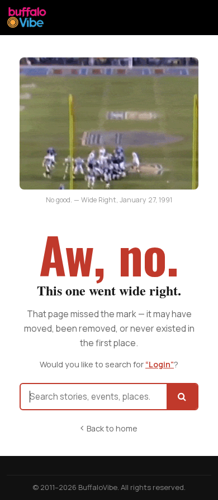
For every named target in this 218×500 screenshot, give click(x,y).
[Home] (27, 17)
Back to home (112, 428)
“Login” (159, 364)
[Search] (182, 396)
